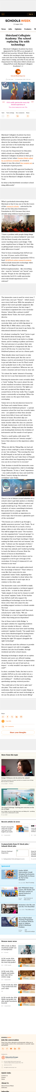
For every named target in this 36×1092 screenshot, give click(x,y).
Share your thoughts (18, 732)
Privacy (3, 1077)
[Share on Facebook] (7, 716)
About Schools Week (7, 1086)
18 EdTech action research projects (18, 260)
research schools (13, 206)
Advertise (4, 1087)
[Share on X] (12, 716)
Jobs (10, 29)
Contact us (4, 1075)
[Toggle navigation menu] (3, 14)
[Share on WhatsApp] (3, 716)
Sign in (31, 14)
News (3, 29)
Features (27, 29)
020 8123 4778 (8, 1065)
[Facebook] (7, 1048)
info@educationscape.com (10, 1067)
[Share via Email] (21, 716)
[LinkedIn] (15, 1048)
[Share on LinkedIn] (16, 716)
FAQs (3, 1079)
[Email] (19, 1048)
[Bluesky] (11, 1048)
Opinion (18, 29)
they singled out (26, 163)
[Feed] (3, 1048)
